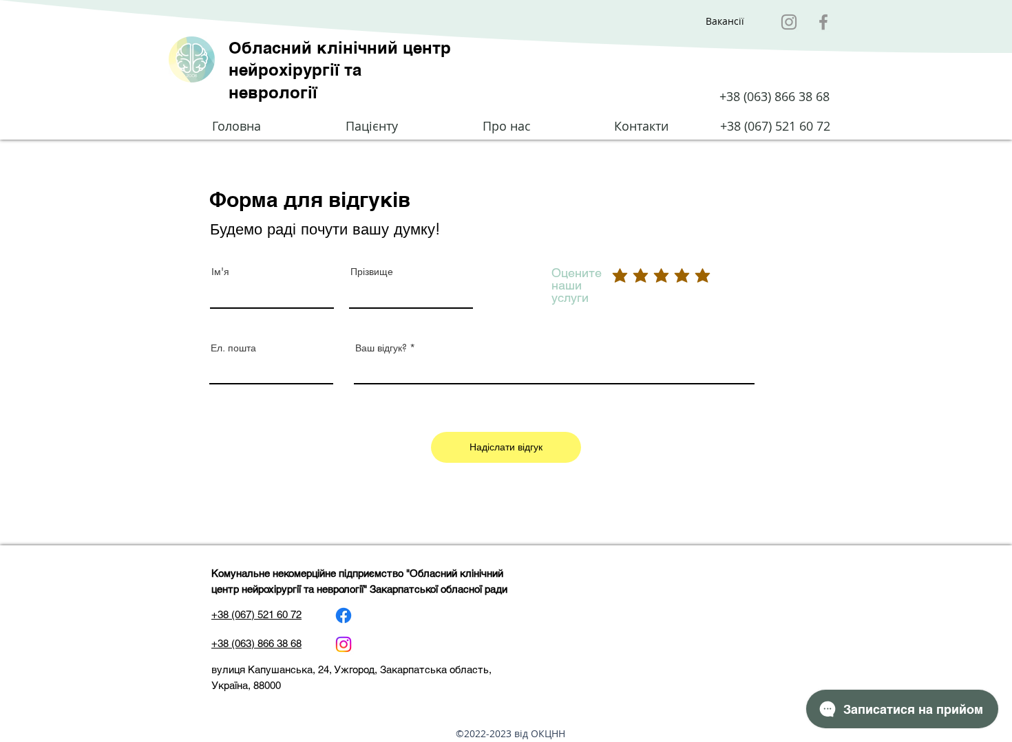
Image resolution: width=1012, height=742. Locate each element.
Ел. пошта (233, 348)
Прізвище (371, 271)
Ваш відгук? (381, 348)
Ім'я (220, 271)
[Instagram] (789, 22)
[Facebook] (823, 22)
